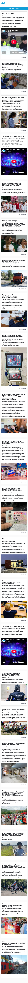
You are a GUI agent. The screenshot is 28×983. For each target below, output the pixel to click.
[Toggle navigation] (25, 3)
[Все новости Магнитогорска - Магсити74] (3, 3)
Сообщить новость (14, 8)
